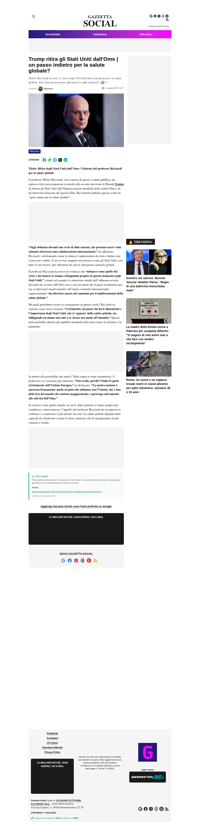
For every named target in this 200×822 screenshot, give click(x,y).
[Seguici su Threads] (163, 16)
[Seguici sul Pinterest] (167, 16)
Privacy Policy (52, 752)
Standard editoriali (52, 747)
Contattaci (52, 738)
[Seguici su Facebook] (155, 16)
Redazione (48, 88)
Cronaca (100, 34)
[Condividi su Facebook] (44, 160)
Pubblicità (52, 733)
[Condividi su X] (60, 160)
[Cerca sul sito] (33, 16)
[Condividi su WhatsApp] (49, 160)
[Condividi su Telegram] (55, 160)
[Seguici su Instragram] (159, 16)
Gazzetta (100, 21)
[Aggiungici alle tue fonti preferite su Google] (151, 16)
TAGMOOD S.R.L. (40, 803)
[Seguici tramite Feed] (167, 19)
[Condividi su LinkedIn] (65, 160)
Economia (53, 34)
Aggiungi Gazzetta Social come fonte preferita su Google (76, 506)
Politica (146, 34)
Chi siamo (52, 743)
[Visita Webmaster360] (147, 777)
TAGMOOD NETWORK (68, 800)
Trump (119, 184)
